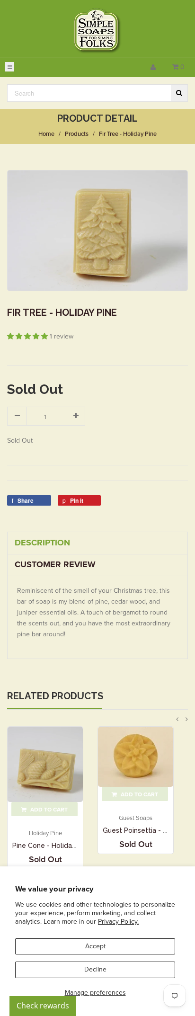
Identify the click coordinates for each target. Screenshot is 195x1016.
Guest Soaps (135, 818)
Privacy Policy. (118, 922)
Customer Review (55, 564)
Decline (95, 969)
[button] (28, 336)
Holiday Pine (45, 833)
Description (42, 542)
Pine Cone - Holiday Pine (51, 845)
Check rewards (43, 1005)
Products (77, 134)
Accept (95, 946)
